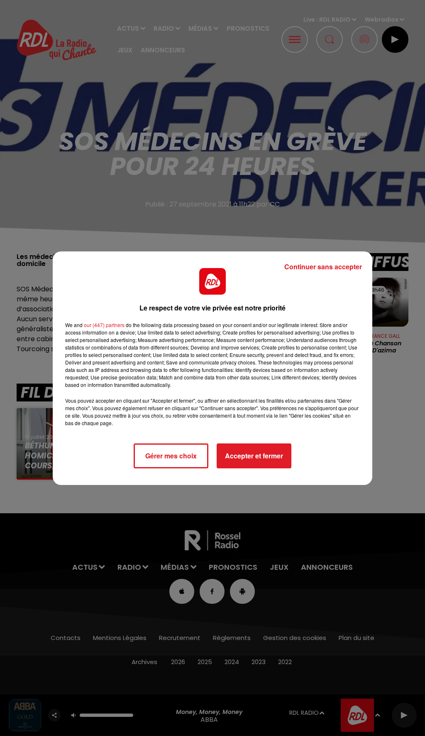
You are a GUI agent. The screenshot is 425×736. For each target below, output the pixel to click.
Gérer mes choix (171, 455)
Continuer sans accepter (323, 266)
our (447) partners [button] (104, 324)
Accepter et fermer (254, 455)
